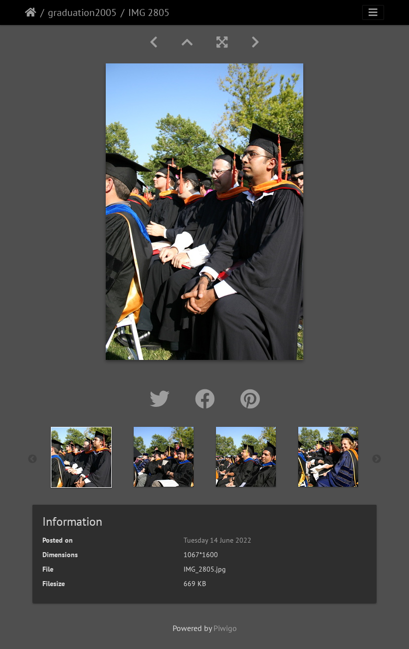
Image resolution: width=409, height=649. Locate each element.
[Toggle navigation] (373, 12)
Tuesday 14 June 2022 (217, 540)
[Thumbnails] (187, 42)
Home (30, 12)
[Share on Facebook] (207, 399)
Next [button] (377, 459)
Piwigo (225, 628)
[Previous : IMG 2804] (154, 42)
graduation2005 (82, 12)
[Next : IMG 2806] (255, 42)
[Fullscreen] (221, 42)
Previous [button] (32, 459)
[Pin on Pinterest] (250, 399)
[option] (81, 457)
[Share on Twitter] (162, 399)
